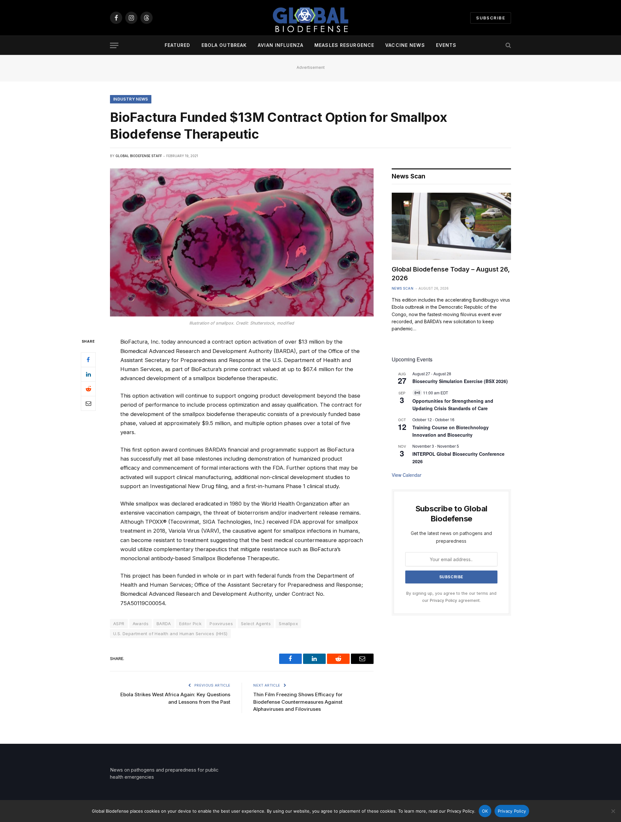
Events (446, 45)
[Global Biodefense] (310, 18)
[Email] (88, 403)
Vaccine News (405, 45)
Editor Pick (190, 623)
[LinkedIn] (88, 374)
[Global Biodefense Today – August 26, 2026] (451, 226)
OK (485, 811)
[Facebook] (88, 359)
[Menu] (114, 45)
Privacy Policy (443, 600)
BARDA (164, 623)
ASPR (119, 623)
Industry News (130, 99)
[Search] (507, 45)
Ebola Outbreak (224, 45)
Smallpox (288, 623)
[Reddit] (88, 388)
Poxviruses (221, 623)
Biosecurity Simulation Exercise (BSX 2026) (460, 381)
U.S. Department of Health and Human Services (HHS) (170, 633)
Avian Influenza (280, 45)
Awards (140, 623)
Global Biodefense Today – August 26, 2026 (451, 273)
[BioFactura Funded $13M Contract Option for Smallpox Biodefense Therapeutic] (242, 242)
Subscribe (490, 17)
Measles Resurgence (344, 45)
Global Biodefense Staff (138, 156)
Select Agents (256, 623)
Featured (178, 45)
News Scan (403, 288)
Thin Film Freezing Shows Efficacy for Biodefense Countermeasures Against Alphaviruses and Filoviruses (298, 701)
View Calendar (406, 475)
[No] (613, 811)
